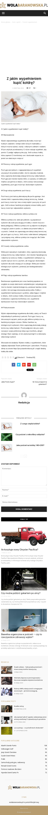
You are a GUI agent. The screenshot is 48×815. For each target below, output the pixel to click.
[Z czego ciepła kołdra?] (6, 426)
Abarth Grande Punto (8, 745)
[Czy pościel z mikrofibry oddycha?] (6, 437)
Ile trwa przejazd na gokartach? (40, 383)
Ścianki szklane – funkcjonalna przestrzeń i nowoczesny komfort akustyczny (28, 668)
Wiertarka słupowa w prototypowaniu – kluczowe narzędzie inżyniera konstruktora (28, 679)
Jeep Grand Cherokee (8, 752)
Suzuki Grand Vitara (8, 756)
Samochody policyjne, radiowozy (13, 762)
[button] (45, 13)
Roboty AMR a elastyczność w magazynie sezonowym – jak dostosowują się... (28, 689)
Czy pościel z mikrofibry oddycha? (30, 434)
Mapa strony (24, 808)
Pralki (3, 759)
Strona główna (5, 22)
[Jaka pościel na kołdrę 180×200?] (6, 448)
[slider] (8, 357)
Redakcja (24, 402)
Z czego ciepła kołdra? (30, 424)
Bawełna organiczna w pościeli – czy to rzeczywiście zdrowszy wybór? (21, 636)
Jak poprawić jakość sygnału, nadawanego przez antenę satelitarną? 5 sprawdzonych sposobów (30, 718)
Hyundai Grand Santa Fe (10, 772)
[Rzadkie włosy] (6, 708)
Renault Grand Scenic (8, 766)
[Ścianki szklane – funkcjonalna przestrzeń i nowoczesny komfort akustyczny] (6, 670)
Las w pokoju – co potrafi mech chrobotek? (28, 728)
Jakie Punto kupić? (8, 382)
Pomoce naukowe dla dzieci (11, 769)
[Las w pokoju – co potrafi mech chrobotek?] (6, 731)
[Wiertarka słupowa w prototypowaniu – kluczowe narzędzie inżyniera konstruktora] (6, 681)
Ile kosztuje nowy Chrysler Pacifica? (19, 549)
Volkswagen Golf (7, 749)
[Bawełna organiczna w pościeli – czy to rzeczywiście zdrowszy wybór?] (24, 620)
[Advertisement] (24, 50)
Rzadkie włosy (19, 706)
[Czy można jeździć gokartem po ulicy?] (24, 579)
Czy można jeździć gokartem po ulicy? (20, 593)
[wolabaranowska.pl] (24, 5)
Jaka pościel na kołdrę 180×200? (30, 445)
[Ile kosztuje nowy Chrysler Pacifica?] (24, 535)
